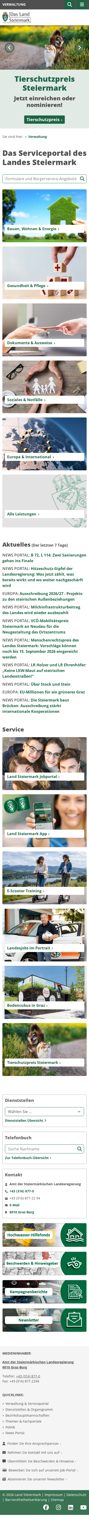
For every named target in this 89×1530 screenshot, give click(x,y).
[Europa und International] (44, 443)
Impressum (54, 1494)
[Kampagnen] (44, 1291)
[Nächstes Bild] (79, 76)
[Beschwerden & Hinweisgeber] (44, 1263)
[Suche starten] (82, 178)
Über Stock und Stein (36, 684)
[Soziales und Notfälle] (44, 386)
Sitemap (57, 1499)
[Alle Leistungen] (44, 500)
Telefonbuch (18, 1137)
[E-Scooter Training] (44, 877)
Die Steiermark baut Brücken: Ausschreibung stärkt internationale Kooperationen (35, 705)
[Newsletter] (44, 1320)
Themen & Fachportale (23, 1421)
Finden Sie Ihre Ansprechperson (33, 1443)
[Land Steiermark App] (44, 820)
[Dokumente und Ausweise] (44, 329)
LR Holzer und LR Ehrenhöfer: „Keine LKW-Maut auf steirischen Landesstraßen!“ (44, 670)
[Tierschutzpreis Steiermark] (44, 1049)
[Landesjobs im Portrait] (44, 934)
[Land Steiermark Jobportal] (44, 763)
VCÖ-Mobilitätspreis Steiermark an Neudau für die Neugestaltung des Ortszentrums (35, 626)
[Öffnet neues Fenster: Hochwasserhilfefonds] (44, 1234)
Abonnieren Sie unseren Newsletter (37, 1479)
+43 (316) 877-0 (28, 1376)
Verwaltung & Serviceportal (27, 1403)
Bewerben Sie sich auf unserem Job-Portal (42, 1470)
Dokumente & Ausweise (29, 342)
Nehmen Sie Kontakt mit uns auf (34, 1452)
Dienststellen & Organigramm (29, 1409)
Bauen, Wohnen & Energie (31, 228)
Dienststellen (19, 1100)
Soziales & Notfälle (24, 399)
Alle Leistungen (21, 514)
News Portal (14, 1433)
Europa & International (29, 456)
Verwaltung (37, 136)
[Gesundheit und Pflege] (44, 272)
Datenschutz (76, 1494)
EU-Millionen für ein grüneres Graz (43, 692)
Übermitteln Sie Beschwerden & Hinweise (41, 1461)
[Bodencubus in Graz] (44, 991)
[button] (69, 4)
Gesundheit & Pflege (26, 285)
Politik (10, 1427)
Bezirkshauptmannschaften (27, 1415)
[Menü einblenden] (82, 4)
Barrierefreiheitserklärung (26, 1499)
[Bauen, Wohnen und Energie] (44, 215)
